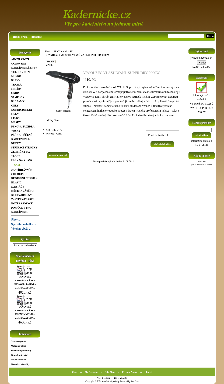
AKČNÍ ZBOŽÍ (20, 59)
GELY (15, 105)
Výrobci (25, 239)
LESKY (15, 118)
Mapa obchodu (18, 359)
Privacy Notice (129, 372)
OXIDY (15, 93)
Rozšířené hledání (201, 67)
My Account (91, 372)
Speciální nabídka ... (23, 224)
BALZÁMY (17, 101)
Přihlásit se (36, 36)
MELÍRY (16, 89)
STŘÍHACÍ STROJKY (24, 147)
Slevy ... (15, 219)
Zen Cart (135, 381)
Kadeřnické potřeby (110, 381)
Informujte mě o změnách (202, 103)
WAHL (51, 55)
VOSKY (15, 131)
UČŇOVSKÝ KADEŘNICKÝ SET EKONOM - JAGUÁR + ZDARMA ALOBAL (25, 282)
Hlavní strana (20, 36)
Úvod (47, 51)
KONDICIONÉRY (22, 110)
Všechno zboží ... (21, 228)
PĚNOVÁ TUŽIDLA (23, 126)
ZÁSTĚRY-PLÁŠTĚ (22, 199)
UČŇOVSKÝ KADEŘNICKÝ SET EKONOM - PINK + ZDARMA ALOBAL (25, 312)
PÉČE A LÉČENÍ (21, 135)
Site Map (110, 372)
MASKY (16, 122)
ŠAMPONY (17, 97)
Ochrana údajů (18, 345)
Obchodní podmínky (21, 350)
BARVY (15, 80)
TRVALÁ (16, 84)
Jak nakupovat (18, 341)
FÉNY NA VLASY (63, 51)
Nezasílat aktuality (20, 364)
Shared (148, 372)
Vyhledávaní (201, 51)
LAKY (15, 114)
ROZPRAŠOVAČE (22, 203)
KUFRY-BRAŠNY (21, 195)
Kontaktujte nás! (19, 355)
